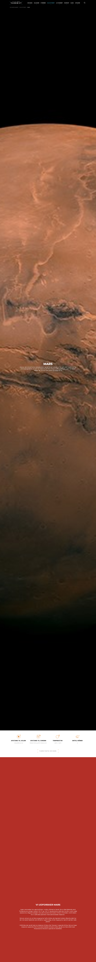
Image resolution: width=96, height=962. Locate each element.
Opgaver (77, 3)
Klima (72, 3)
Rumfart (66, 3)
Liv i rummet (59, 3)
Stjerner (43, 3)
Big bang (30, 3)
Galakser (36, 3)
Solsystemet (51, 3)
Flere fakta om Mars (48, 751)
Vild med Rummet (14, 7)
